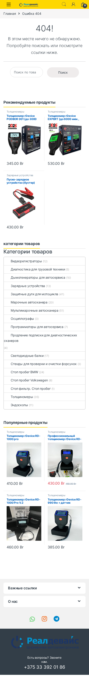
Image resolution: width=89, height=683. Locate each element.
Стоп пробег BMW (24, 372)
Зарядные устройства (20, 175)
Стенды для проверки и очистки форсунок (44, 364)
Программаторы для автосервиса (37, 327)
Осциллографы (22, 318)
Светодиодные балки (27, 356)
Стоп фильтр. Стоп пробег (31, 388)
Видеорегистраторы (26, 261)
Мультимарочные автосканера (34, 310)
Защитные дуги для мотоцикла (34, 294)
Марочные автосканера (29, 302)
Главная (9, 13)
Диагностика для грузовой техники (38, 269)
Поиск (63, 72)
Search (63, 4)
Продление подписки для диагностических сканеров (40, 338)
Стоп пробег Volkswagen (29, 380)
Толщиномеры (15, 111)
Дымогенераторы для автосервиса (38, 277)
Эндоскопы (19, 405)
